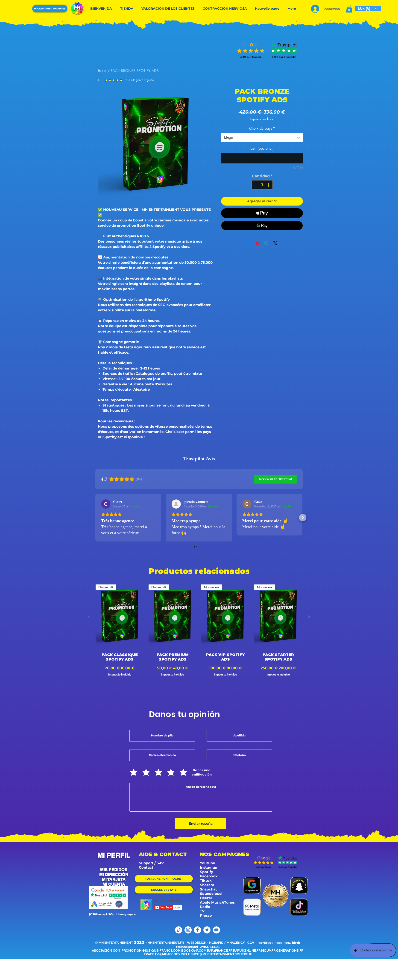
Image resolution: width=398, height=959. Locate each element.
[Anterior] (89, 616)
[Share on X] (275, 243)
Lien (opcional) (262, 148)
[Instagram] (188, 929)
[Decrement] (255, 184)
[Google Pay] (262, 225)
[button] (349, 8)
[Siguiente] (309, 616)
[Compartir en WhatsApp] (266, 243)
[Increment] (269, 184)
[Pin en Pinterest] (257, 243)
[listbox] (368, 8)
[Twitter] (207, 929)
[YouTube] (216, 929)
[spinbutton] (262, 184)
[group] (199, 639)
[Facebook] (197, 929)
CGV (251, 943)
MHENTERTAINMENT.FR (165, 943)
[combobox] (262, 137)
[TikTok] (178, 929)
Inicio (102, 70)
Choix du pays (262, 128)
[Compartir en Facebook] (249, 243)
